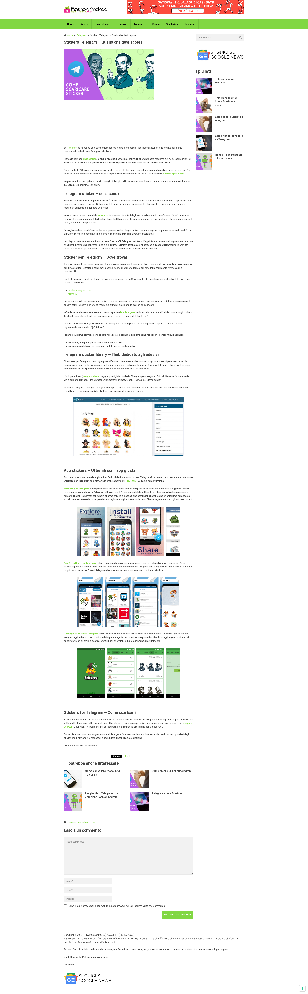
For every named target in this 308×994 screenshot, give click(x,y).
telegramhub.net (91, 376)
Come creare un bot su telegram (172, 771)
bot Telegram (127, 312)
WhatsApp (172, 24)
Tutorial (138, 24)
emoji (92, 822)
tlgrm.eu (72, 293)
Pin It (127, 756)
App (82, 24)
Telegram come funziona (167, 793)
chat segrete (89, 158)
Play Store (131, 481)
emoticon (103, 215)
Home (70, 24)
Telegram (189, 24)
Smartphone (102, 24)
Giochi (156, 24)
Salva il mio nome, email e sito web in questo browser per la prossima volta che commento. (117, 905)
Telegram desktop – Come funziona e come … (227, 101)
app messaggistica (78, 822)
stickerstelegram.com (79, 290)
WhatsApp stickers (173, 173)
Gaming (123, 24)
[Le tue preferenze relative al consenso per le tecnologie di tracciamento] (302, 988)
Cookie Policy (127, 935)
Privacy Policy (112, 935)
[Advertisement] (128, 122)
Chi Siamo (69, 964)
